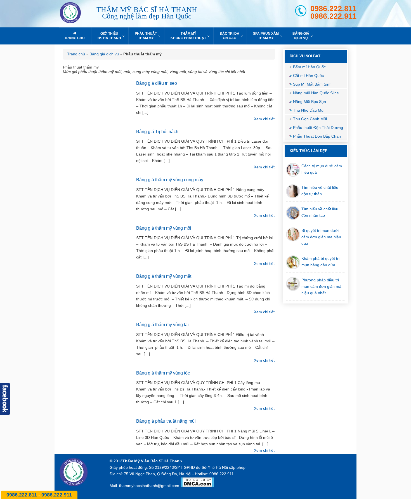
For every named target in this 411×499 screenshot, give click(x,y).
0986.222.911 (333, 16)
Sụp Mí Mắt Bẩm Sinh (312, 84)
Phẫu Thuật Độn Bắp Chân (317, 136)
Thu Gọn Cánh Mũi (310, 119)
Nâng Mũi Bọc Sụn (309, 101)
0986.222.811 (333, 9)
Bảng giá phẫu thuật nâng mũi (166, 421)
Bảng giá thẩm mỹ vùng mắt (163, 276)
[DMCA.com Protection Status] (197, 485)
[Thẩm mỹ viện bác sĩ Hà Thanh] (75, 13)
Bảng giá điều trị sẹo (156, 83)
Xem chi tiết (264, 119)
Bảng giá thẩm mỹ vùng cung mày (169, 179)
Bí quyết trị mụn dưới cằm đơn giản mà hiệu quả (321, 237)
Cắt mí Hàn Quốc (308, 75)
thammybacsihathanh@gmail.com (149, 485)
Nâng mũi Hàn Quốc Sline (316, 93)
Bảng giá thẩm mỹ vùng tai (162, 324)
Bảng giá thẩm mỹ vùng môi (163, 228)
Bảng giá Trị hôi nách (157, 131)
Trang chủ (76, 54)
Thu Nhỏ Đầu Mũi (308, 110)
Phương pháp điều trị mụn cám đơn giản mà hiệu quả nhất (321, 286)
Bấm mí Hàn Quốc (309, 67)
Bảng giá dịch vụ (104, 54)
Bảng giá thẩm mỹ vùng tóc (163, 373)
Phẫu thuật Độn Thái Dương (318, 127)
